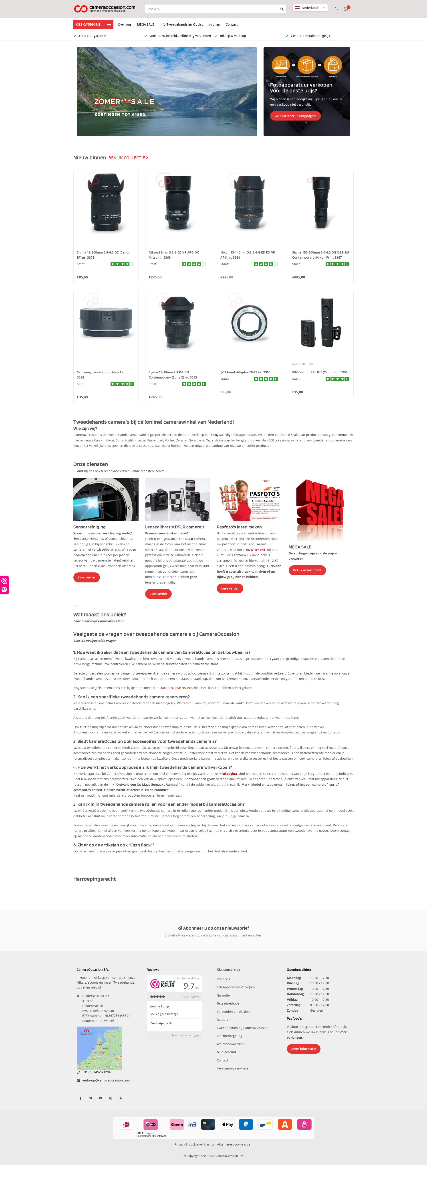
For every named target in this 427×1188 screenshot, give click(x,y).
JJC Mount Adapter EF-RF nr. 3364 (245, 372)
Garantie (223, 995)
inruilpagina (228, 773)
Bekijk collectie (127, 157)
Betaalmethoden (229, 1003)
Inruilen (214, 24)
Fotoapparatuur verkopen (236, 987)
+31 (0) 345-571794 (96, 1072)
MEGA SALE (145, 24)
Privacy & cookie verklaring (194, 1144)
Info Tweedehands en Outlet (181, 24)
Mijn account (226, 1052)
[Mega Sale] (321, 509)
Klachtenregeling (229, 1036)
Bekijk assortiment (307, 570)
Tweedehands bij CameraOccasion (242, 1028)
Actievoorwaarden (230, 1044)
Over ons (124, 24)
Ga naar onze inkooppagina (295, 116)
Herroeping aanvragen (233, 1068)
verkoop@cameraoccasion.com (106, 1080)
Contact (232, 24)
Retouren (224, 1019)
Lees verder (86, 577)
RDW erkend (255, 550)
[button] (82, 91)
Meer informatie (303, 1049)
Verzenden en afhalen (233, 1011)
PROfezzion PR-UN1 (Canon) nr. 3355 (320, 372)
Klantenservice (228, 970)
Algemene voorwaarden (234, 1144)
